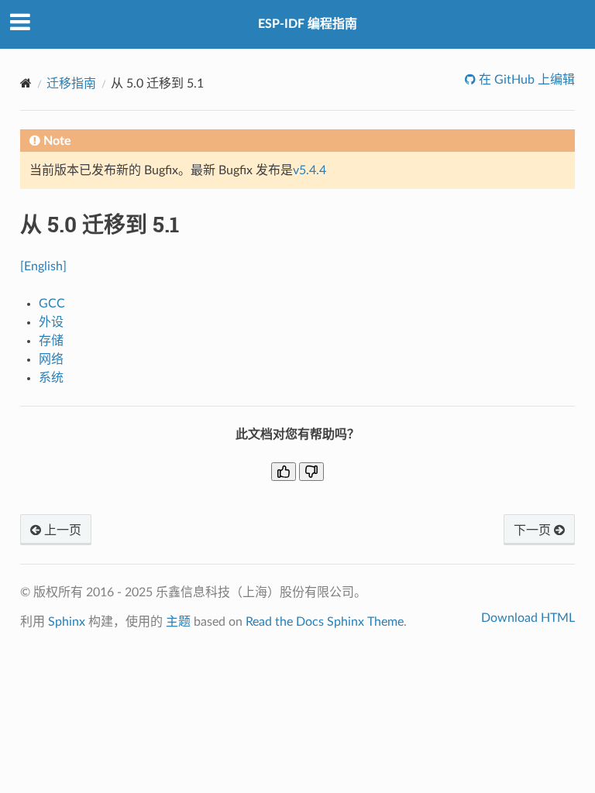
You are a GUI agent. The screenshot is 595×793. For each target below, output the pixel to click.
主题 (178, 622)
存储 (51, 341)
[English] (43, 266)
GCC (52, 303)
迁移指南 (71, 83)
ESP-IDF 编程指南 (307, 24)
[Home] (26, 83)
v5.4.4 (309, 170)
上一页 (61, 530)
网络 (51, 359)
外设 (51, 322)
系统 (51, 378)
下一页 (534, 530)
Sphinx (66, 622)
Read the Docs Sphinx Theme (325, 622)
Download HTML (528, 618)
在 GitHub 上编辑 (525, 80)
